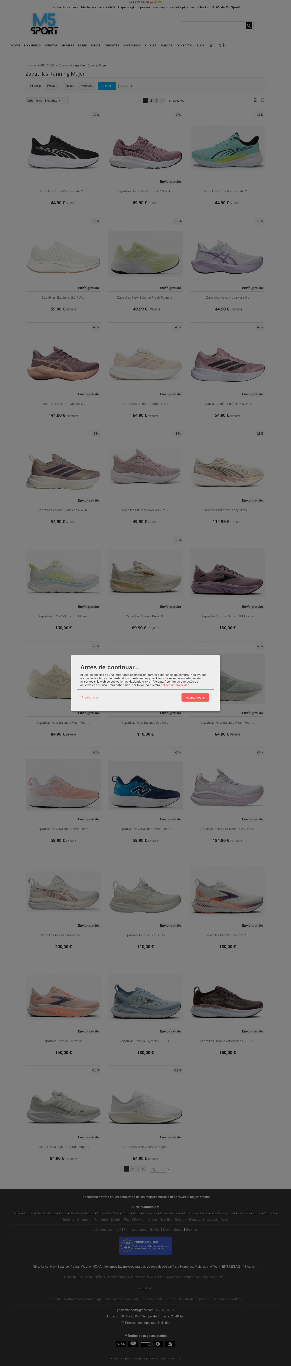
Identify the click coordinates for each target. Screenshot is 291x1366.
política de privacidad (175, 684)
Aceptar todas (195, 697)
